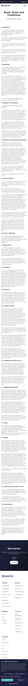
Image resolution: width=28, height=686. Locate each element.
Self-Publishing (18, 625)
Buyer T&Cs (5, 654)
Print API (4, 623)
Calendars (4, 597)
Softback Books (5, 588)
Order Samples (5, 642)
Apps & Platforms (19, 622)
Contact (4, 639)
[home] (5, 6)
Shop (3, 617)
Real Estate (17, 628)
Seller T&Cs (5, 657)
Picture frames (5, 603)
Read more (3, 671)
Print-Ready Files (19, 594)
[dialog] (14, 672)
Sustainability (18, 597)
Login (14, 558)
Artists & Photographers (18, 615)
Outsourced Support (20, 591)
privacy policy (10, 433)
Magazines (4, 600)
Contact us (14, 562)
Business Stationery (6, 606)
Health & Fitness (18, 631)
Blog (3, 648)
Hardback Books (6, 585)
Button (3, 614)
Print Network (18, 588)
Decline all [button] (20, 680)
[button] (25, 5)
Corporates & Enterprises (18, 619)
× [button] (26, 660)
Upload (23, 1)
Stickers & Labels (6, 594)
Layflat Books (5, 591)
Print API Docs (5, 651)
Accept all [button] (7, 680)
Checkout (4, 620)
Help (3, 645)
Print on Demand (19, 585)
